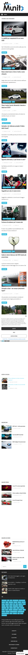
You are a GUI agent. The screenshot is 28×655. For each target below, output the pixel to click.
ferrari (11, 604)
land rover (21, 606)
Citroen (19, 602)
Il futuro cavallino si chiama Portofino (19, 493)
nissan (18, 607)
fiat (14, 604)
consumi (23, 602)
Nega (14, 332)
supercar (15, 613)
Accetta (14, 328)
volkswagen (4, 615)
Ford (17, 604)
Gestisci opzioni (14, 336)
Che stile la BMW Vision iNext (18, 434)
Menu (5, 14)
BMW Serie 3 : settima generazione (19, 426)
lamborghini (15, 606)
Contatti (14, 630)
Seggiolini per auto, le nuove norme (11, 191)
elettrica (7, 604)
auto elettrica (15, 600)
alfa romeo (4, 600)
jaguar (11, 606)
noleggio (22, 607)
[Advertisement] (14, 357)
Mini (8, 607)
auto (11, 600)
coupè (3, 604)
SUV (18, 613)
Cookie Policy (5, 338)
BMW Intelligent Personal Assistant (19, 442)
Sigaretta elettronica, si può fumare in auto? (13, 159)
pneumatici (15, 609)
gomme (20, 604)
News (13, 68)
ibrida (7, 606)
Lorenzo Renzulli (17, 77)
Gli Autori (14, 637)
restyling (7, 611)
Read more (4, 52)
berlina (3, 602)
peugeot (10, 609)
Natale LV (16, 225)
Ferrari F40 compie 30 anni (17, 500)
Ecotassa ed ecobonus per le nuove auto (12, 222)
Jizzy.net (18, 651)
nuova (7, 609)
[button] (26, 316)
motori (11, 607)
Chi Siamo (14, 634)
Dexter (16, 293)
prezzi (24, 609)
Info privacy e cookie (14, 644)
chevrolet (11, 602)
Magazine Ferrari (5, 482)
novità (3, 609)
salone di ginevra (13, 611)
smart (11, 613)
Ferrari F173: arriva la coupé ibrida (19, 486)
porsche (20, 609)
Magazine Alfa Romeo (6, 538)
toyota (22, 613)
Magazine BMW (5, 422)
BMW (7, 602)
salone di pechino (5, 613)
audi (8, 600)
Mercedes (4, 607)
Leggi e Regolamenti (7, 34)
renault (3, 611)
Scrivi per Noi (14, 641)
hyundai (3, 606)
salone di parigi (21, 611)
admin (16, 43)
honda (24, 604)
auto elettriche (22, 600)
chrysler (15, 602)
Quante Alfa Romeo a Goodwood (18, 550)
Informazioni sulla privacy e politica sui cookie (16, 338)
